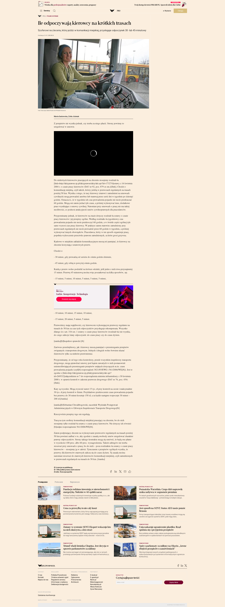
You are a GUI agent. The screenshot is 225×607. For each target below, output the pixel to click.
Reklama (74, 575)
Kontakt (41, 577)
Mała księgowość (96, 582)
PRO (118, 11)
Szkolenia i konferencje (46, 595)
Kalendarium (57, 600)
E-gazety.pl (94, 577)
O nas (40, 575)
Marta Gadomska (61, 116)
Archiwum (75, 582)
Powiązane (43, 482)
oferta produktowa (74, 600)
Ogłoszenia (75, 577)
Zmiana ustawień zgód (59, 577)
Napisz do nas (43, 580)
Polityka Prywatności (59, 575)
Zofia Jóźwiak (73, 116)
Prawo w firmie (52, 16)
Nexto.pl (93, 580)
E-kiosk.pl (93, 575)
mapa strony (42, 600)
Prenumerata (76, 580)
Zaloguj (180, 11)
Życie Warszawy (96, 589)
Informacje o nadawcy (59, 582)
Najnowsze (75, 482)
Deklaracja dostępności (59, 584)
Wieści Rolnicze (96, 587)
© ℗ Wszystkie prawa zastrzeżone (67, 470)
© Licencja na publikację (63, 467)
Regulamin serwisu (58, 580)
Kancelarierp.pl (95, 584)
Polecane (59, 482)
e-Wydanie (167, 11)
